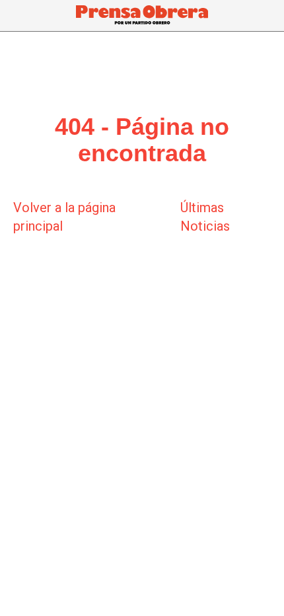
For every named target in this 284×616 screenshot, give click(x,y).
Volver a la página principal (64, 217)
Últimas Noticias (205, 217)
